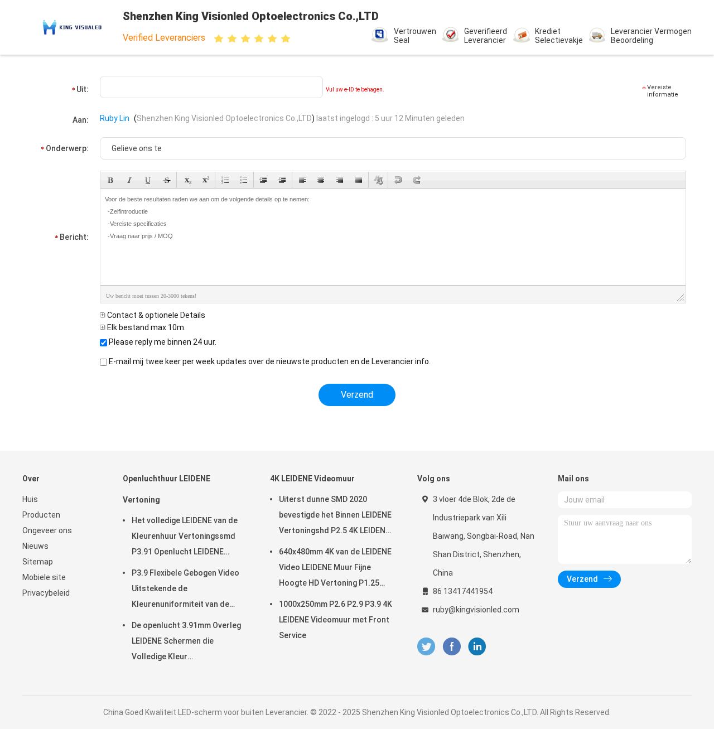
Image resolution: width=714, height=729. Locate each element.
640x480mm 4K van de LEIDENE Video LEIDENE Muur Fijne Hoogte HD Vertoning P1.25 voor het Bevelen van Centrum (335, 569)
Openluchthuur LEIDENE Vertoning (166, 489)
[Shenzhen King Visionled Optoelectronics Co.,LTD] (71, 27)
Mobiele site (44, 577)
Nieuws (35, 546)
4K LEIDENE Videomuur (312, 478)
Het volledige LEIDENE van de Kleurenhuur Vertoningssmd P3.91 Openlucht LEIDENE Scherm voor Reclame (185, 537)
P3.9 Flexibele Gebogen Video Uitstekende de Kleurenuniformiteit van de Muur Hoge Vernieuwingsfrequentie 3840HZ (185, 590)
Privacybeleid (46, 592)
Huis (30, 499)
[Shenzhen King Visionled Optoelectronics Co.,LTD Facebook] (451, 646)
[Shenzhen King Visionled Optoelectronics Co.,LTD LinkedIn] (477, 646)
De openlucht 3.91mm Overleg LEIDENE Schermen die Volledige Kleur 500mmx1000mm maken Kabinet (186, 642)
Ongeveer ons (47, 530)
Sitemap (37, 561)
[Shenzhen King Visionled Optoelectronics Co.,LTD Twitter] (426, 646)
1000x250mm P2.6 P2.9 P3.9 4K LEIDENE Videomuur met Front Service (335, 620)
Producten (41, 514)
